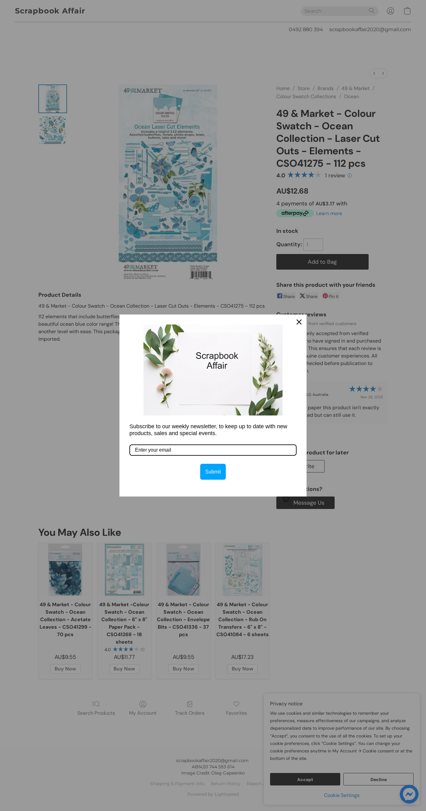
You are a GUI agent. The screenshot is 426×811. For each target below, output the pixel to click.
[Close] (299, 321)
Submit (213, 471)
